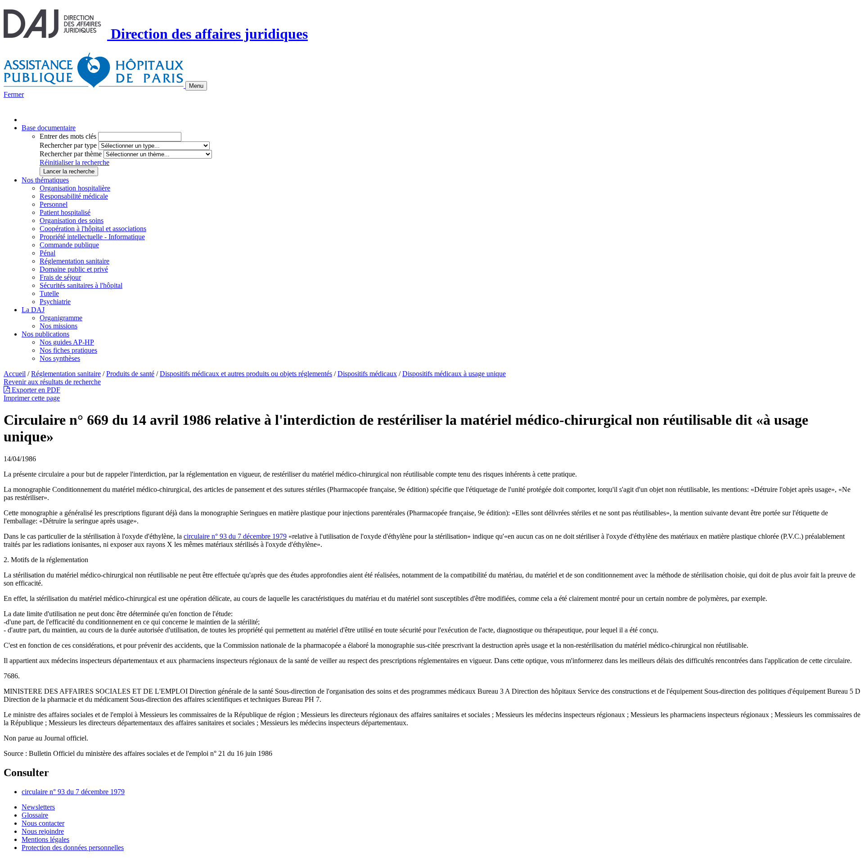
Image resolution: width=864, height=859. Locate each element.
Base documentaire (49, 128)
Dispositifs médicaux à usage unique (454, 373)
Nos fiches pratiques (68, 350)
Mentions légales (45, 839)
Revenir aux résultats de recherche (52, 382)
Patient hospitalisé (65, 212)
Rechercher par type (68, 145)
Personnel (54, 204)
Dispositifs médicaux (367, 373)
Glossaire (35, 815)
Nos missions (58, 326)
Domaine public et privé (74, 269)
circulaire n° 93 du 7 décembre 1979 (235, 536)
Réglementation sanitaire (74, 261)
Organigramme (61, 318)
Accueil (15, 373)
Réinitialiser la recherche (74, 162)
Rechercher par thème (71, 154)
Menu (196, 85)
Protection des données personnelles (73, 847)
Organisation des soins (72, 220)
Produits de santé (130, 373)
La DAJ (33, 310)
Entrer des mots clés (68, 136)
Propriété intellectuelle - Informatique (92, 237)
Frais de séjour (60, 277)
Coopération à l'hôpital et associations (93, 228)
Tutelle (49, 293)
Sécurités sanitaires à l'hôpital (81, 285)
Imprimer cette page (32, 398)
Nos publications (45, 334)
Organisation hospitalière (75, 188)
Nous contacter (43, 823)
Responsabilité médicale (74, 196)
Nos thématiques (45, 180)
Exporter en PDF (35, 390)
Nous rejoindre (43, 831)
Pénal (47, 253)
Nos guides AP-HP (67, 342)
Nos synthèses (60, 358)
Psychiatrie (55, 301)
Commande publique (69, 245)
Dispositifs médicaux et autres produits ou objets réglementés (246, 373)
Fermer (14, 94)
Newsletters (38, 807)
